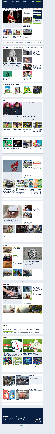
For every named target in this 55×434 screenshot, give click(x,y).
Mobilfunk (12, 1)
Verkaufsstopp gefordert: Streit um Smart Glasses (27, 223)
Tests (28, 245)
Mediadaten (24, 419)
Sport (5, 100)
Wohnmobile (33, 245)
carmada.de (10, 420)
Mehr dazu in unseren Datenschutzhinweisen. (35, 332)
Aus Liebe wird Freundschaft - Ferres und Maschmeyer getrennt (27, 13)
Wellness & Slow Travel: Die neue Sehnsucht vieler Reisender (28, 302)
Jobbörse (10, 410)
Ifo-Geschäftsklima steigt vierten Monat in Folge (27, 174)
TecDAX (34, 168)
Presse (23, 418)
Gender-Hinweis (24, 417)
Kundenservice (17, 417)
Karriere (23, 420)
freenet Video (10, 417)
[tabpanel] (12, 18)
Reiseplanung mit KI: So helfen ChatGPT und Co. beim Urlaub (28, 221)
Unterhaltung (8, 47)
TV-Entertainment (24, 1)
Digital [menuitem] (19, 8)
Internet (17, 1)
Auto (5, 245)
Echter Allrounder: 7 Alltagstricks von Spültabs (34, 378)
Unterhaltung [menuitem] (12, 8)
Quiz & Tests (34, 47)
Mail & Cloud (32, 1)
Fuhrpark (37, 245)
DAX (33, 166)
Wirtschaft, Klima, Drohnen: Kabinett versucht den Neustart (27, 12)
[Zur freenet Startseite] (5, 1)
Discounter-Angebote (31, 410)
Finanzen (6, 158)
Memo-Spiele (37, 47)
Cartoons (41, 47)
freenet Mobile (11, 418)
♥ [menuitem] (27, 8)
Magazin (31, 245)
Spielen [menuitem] (22, 8)
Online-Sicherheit (38, 410)
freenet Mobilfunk (5, 417)
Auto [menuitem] (9, 8)
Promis (26, 47)
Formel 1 (35, 100)
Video (30, 47)
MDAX (34, 167)
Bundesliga (24, 100)
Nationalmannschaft (31, 100)
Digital (6, 203)
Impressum (17, 419)
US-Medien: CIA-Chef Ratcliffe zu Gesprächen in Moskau (27, 10)
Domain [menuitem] (26, 8)
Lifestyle (6, 284)
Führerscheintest (40, 245)
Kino (28, 47)
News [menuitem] (3, 8)
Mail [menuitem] (23, 8)
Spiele (23, 410)
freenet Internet (4, 419)
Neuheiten (27, 245)
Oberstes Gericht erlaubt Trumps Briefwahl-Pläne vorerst (34, 381)
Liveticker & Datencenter (39, 100)
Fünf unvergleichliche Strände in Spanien (27, 301)
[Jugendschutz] (22, 425)
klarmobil (10, 419)
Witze (32, 47)
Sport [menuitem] (5, 8)
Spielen (6, 337)
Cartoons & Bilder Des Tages (12, 84)
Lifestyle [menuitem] (16, 8)
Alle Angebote (39, 1)
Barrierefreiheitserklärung (19, 418)
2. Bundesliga (27, 100)
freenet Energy (4, 420)
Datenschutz (17, 420)
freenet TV (4, 418)
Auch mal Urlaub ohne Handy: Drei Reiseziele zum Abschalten (28, 303)
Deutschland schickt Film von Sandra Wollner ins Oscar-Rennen (27, 15)
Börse (3, 410)
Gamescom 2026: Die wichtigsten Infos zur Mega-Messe (28, 222)
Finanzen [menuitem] (8, 8)
